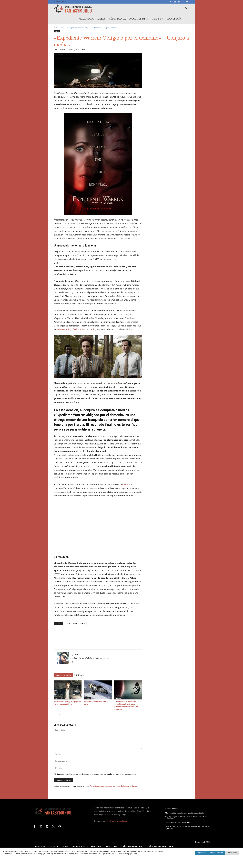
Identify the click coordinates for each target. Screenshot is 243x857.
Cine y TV (157, 18)
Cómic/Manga (117, 18)
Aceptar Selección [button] (216, 853)
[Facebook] (170, 2)
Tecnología (174, 18)
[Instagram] (175, 2)
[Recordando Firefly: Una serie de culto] (98, 689)
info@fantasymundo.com (117, 821)
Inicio (56, 28)
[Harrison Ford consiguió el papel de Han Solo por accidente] (68, 689)
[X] (183, 2)
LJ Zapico (61, 50)
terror (125, 484)
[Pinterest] (68, 638)
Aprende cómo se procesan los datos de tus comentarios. (113, 786)
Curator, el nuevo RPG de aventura (177, 823)
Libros (101, 18)
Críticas (57, 31)
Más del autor (79, 675)
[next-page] (59, 714)
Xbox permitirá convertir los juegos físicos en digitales (184, 813)
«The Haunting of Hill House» (71, 329)
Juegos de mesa (138, 18)
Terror (75, 623)
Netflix (92, 329)
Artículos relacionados (63, 675)
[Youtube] (187, 2)
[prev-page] (55, 714)
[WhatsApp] (73, 638)
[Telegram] (179, 2)
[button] (186, 9)
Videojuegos (86, 18)
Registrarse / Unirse (60, 2)
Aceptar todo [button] (201, 853)
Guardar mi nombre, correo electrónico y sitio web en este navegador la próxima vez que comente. (96, 774)
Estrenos (82, 623)
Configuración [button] (232, 853)
